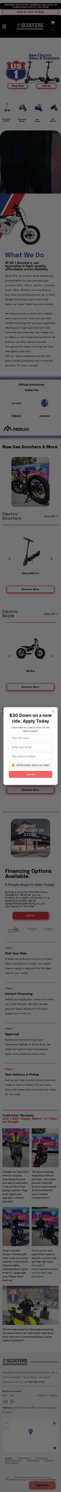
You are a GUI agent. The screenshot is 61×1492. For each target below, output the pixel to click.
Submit (30, 774)
